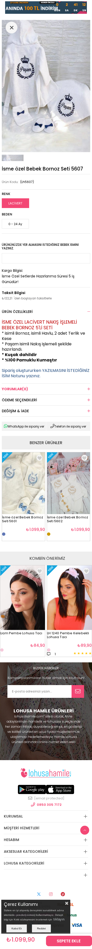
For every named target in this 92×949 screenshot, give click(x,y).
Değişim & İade (15, 410)
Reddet (41, 928)
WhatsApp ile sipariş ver (25, 426)
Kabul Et (17, 928)
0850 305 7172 (49, 804)
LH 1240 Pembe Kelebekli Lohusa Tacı (68, 635)
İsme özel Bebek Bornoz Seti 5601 (22, 519)
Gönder (78, 691)
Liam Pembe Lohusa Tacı (21, 633)
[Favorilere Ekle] (39, 571)
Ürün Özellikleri (17, 311)
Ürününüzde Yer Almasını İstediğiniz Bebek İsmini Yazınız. (40, 246)
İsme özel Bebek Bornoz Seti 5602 (67, 519)
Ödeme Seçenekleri (19, 400)
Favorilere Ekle (39, 458)
